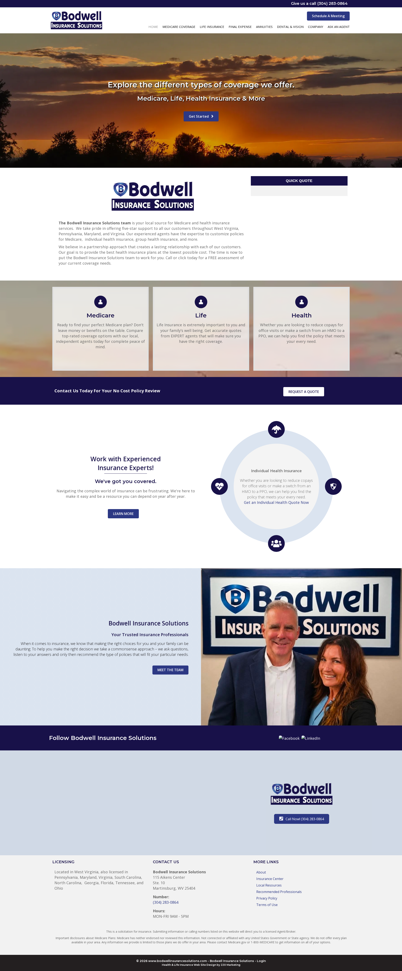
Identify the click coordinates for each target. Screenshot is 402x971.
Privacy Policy (266, 898)
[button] (328, 16)
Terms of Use (267, 904)
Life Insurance (212, 27)
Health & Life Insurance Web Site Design (189, 964)
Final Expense (240, 27)
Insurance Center (269, 878)
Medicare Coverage (178, 27)
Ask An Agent (339, 27)
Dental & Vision (290, 27)
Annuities (264, 27)
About (261, 872)
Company (315, 27)
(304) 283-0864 (165, 902)
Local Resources (269, 885)
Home (153, 27)
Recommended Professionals (279, 891)
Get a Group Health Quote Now (276, 504)
